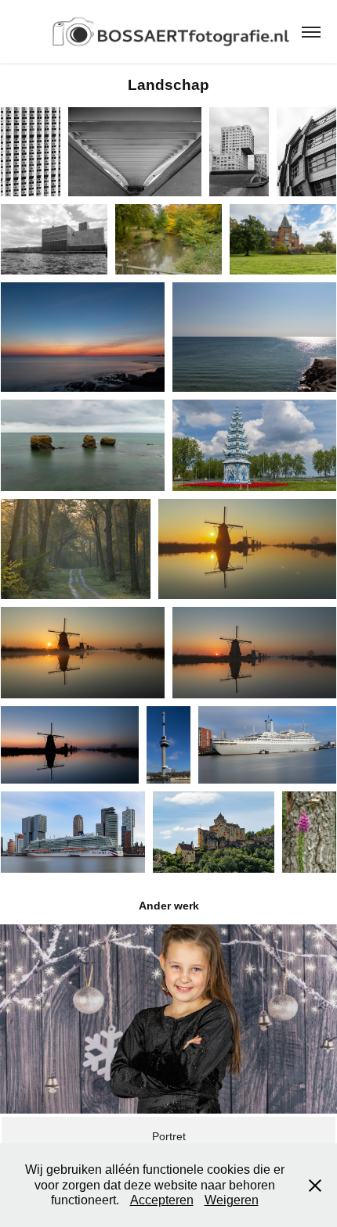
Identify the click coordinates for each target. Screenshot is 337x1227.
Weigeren (232, 1200)
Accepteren (162, 1200)
